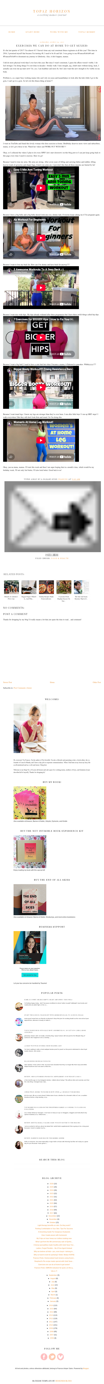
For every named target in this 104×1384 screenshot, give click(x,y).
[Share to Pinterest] (57, 555)
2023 (51, 1193)
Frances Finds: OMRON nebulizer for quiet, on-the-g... (54, 1268)
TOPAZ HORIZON (52, 11)
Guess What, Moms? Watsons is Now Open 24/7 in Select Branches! (52, 1092)
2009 (51, 1328)
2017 (51, 1213)
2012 (51, 1318)
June (52, 1285)
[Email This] (46, 555)
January (53, 1301)
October (52, 1222)
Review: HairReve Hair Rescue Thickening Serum (44, 1138)
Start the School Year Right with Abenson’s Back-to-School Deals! (54, 1015)
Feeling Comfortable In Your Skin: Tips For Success (54, 1229)
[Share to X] (52, 555)
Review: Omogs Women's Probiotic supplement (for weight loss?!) (52, 1076)
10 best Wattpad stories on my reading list (43, 1046)
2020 (51, 1203)
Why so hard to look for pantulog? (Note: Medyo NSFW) (54, 1255)
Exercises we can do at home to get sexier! (54, 1265)
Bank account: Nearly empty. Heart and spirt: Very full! (48, 1000)
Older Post (97, 682)
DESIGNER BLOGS (63, 1381)
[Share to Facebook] (54, 555)
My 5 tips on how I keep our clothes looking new (54, 1238)
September (53, 1275)
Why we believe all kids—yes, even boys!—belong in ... (54, 1251)
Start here (33, 32)
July (52, 1282)
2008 (51, 1332)
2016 (51, 1305)
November (53, 1219)
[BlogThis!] (49, 555)
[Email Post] (53, 516)
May (53, 1288)
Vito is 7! (54, 1271)
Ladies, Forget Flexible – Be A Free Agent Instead (54, 1248)
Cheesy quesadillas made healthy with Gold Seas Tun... (54, 1245)
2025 (51, 1187)
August (53, 1278)
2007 (51, 1335)
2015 (51, 1309)
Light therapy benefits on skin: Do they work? (54, 1225)
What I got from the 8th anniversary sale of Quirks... (54, 1242)
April (53, 1291)
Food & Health (60, 558)
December (52, 1216)
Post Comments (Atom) (23, 688)
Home (12, 32)
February (53, 1298)
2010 (51, 1325)
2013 (51, 1315)
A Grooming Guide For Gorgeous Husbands (54, 1232)
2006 (52, 1338)
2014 (51, 1312)
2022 (51, 1197)
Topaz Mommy (86, 32)
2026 (51, 1184)
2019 (51, 1207)
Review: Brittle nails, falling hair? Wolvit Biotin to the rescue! (52, 1123)
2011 (51, 1322)
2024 (51, 1190)
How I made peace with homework (54, 1235)
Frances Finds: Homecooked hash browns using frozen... (54, 1258)
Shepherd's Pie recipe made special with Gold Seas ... (54, 1261)
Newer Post (7, 682)
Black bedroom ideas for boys (37, 1061)
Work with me (59, 32)
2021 (51, 1200)
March (53, 1295)
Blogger (86, 1368)
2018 (51, 1210)
